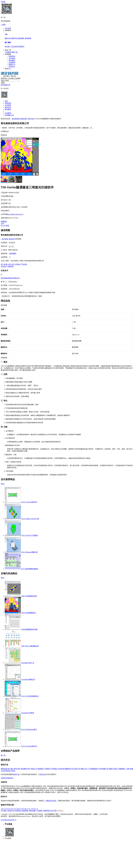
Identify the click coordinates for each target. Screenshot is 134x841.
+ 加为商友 (4, 239)
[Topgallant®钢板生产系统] (13, 679)
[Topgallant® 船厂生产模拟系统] (13, 663)
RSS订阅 (53, 810)
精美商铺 (28, 38)
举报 (7, 225)
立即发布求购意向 (7, 778)
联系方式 (11, 810)
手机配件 (47, 769)
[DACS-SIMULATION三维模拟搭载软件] (13, 519)
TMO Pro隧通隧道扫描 (29, 596)
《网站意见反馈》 (51, 800)
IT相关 (13, 771)
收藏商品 (4, 221)
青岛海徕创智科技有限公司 (10, 278)
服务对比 (14, 38)
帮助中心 (12, 64)
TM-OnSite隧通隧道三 (28, 613)
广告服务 (8, 52)
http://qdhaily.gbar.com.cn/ (15, 214)
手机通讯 (54, 769)
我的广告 (14, 52)
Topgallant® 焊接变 (27, 713)
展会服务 (12, 60)
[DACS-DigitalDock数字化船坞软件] (13, 729)
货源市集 (12, 56)
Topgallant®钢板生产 (28, 679)
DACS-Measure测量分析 (29, 552)
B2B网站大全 (9, 115)
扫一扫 (3, 225)
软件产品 (16, 774)
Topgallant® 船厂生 (27, 663)
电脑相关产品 (69, 769)
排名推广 (8, 46)
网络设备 (4, 769)
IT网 (29, 119)
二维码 (3, 24)
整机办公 (34, 769)
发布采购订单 (5, 85)
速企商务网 (16, 119)
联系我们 (21, 46)
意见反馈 (14, 46)
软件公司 (43, 774)
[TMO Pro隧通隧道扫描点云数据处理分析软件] (13, 596)
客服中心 (8, 68)
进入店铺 (4, 264)
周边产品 (77, 769)
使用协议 (18, 810)
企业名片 (4, 266)
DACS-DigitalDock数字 (29, 729)
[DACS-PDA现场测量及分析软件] (13, 696)
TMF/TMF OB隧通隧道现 (30, 646)
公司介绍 (10, 264)
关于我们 (4, 810)
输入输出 (10, 769)
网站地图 (32, 810)
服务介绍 (8, 38)
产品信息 (24, 264)
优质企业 (12, 66)
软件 (32, 119)
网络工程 (84, 769)
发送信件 (12, 239)
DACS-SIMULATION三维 (30, 519)
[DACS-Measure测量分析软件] (13, 552)
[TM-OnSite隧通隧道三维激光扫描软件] (13, 613)
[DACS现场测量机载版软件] (13, 569)
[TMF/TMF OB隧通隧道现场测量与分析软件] (13, 646)
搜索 (3, 82)
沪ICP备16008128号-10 (8, 820)
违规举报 (46, 810)
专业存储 (61, 769)
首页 (6, 101)
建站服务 (21, 38)
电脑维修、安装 (124, 769)
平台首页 (8, 28)
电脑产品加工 (113, 769)
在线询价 (10, 266)
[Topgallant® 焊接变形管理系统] (13, 713)
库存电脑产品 (103, 769)
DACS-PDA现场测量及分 (30, 696)
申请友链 (60, 810)
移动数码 (24, 769)
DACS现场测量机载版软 (29, 569)
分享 (2, 223)
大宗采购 (12, 58)
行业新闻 (12, 62)
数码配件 (41, 769)
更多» (3, 484)
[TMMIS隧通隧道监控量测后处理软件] (13, 629)
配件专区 (17, 769)
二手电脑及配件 (93, 769)
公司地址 (17, 264)
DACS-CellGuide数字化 (29, 502)
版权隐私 (25, 810)
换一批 (3, 755)
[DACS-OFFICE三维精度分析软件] (13, 535)
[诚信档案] (12, 253)
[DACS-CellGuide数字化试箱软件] (13, 502)
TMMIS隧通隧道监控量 (29, 629)
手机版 (3, 2)
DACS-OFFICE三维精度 (29, 535)
